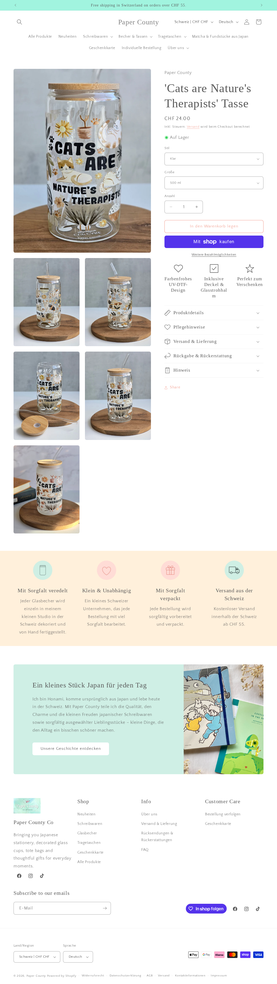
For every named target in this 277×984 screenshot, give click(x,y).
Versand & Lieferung (159, 824)
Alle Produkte (89, 862)
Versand (193, 126)
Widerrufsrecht (93, 975)
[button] (19, 22)
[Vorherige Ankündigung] (15, 5)
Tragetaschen (89, 843)
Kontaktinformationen (190, 975)
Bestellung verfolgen (223, 814)
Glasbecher (87, 833)
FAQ (145, 850)
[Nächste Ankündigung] (262, 5)
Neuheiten (86, 814)
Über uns (149, 814)
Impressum (219, 975)
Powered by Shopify (62, 975)
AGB (150, 975)
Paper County (36, 975)
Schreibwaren (89, 824)
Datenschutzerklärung (125, 975)
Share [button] (175, 387)
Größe (169, 172)
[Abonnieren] (105, 908)
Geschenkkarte (90, 852)
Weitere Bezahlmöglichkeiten (214, 254)
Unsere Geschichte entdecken (71, 748)
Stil (167, 148)
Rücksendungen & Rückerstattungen (157, 836)
